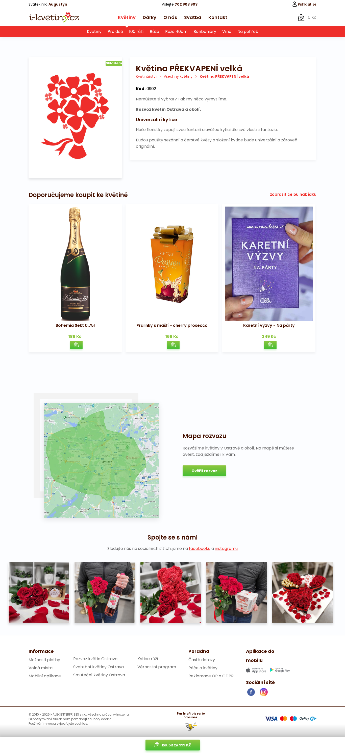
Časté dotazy (201, 660)
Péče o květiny (202, 668)
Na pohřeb (247, 31)
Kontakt (217, 17)
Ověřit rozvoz (204, 471)
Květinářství (146, 76)
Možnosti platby (44, 660)
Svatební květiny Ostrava (98, 667)
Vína (226, 31)
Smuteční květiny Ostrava (99, 675)
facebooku (199, 548)
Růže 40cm (176, 31)
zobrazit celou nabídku (293, 194)
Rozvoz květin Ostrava (95, 659)
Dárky (149, 17)
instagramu (226, 548)
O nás (170, 17)
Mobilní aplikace (45, 676)
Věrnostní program (156, 667)
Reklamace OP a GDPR (211, 676)
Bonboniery (204, 31)
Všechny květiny (178, 76)
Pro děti (115, 31)
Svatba (192, 17)
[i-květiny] (54, 17)
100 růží (136, 31)
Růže (154, 31)
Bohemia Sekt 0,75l (75, 325)
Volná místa (41, 668)
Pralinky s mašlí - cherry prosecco (172, 325)
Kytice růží (147, 659)
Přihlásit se (306, 4)
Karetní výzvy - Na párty (269, 325)
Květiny (127, 17)
